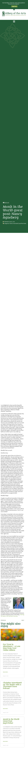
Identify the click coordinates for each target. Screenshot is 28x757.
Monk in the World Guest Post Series (17, 223)
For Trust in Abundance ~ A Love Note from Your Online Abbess (11, 647)
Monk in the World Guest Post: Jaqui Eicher (11, 721)
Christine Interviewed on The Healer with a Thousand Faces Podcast (12, 685)
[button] (14, 21)
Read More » (5, 672)
